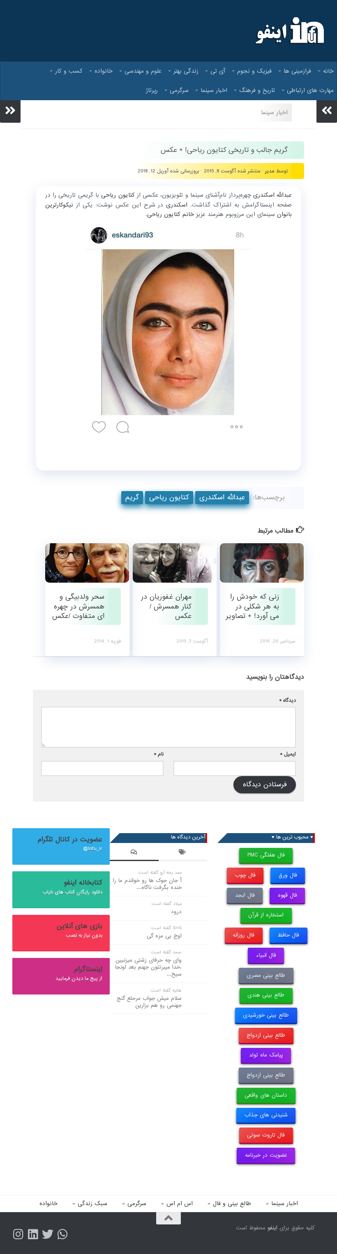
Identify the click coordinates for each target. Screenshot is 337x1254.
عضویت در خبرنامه (266, 1155)
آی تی (217, 71)
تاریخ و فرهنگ (257, 90)
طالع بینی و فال (232, 1203)
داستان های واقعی (266, 1095)
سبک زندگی (92, 1203)
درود (176, 911)
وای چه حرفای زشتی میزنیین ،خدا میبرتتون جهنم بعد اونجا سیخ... (148, 967)
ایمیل (288, 754)
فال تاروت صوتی (266, 1135)
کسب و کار (69, 71)
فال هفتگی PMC (266, 855)
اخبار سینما (214, 90)
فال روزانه (243, 935)
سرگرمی (179, 90)
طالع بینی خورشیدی (266, 1015)
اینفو (272, 1228)
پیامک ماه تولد (266, 1055)
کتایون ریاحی (169, 497)
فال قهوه (287, 895)
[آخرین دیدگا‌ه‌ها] (134, 853)
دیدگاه (287, 700)
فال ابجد (245, 895)
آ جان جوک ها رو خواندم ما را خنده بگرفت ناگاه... (147, 884)
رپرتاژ (152, 90)
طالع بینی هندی (265, 995)
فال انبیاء (266, 955)
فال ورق (288, 875)
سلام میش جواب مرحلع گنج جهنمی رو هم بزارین (149, 1002)
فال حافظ (288, 935)
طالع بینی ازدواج (266, 1035)
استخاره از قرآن (266, 915)
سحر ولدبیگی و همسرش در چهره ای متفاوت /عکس (78, 606)
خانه (328, 71)
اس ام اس (179, 1203)
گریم (132, 497)
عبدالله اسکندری (222, 497)
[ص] (18, 1234)
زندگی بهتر (186, 71)
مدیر (270, 171)
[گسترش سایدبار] (10, 110)
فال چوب (245, 875)
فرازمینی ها (297, 71)
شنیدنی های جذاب (266, 1115)
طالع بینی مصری (266, 975)
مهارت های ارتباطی (310, 90)
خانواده (104, 71)
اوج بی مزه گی (164, 936)
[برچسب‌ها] (183, 853)
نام (159, 754)
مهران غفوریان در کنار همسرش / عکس (166, 606)
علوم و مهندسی (143, 71)
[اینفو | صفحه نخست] (289, 30)
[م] (62, 1234)
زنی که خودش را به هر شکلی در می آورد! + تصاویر (252, 606)
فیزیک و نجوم (254, 71)
